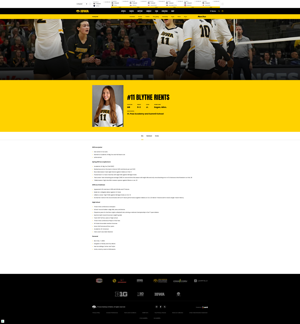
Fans (156, 11)
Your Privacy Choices (160, 313)
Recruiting (156, 16)
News (179, 16)
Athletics (165, 11)
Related (149, 136)
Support (140, 11)
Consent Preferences (112, 313)
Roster (140, 16)
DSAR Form (145, 313)
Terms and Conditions (130, 313)
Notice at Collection (177, 313)
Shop (172, 11)
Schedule (132, 16)
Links (120, 7)
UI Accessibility (144, 318)
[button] (90, 4)
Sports (123, 11)
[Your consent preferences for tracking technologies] (2, 321)
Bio (142, 136)
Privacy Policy (96, 313)
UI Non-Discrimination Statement (198, 313)
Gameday (165, 16)
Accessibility (157, 318)
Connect (148, 11)
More (185, 16)
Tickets (131, 11)
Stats (172, 16)
